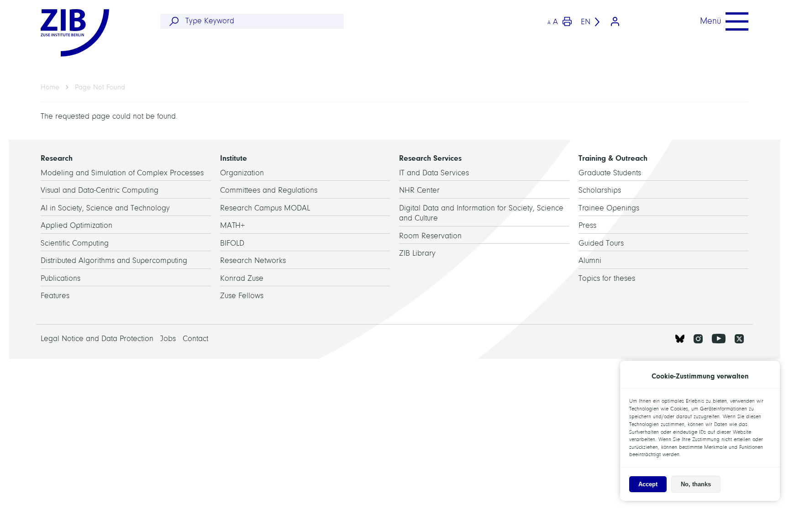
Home (50, 87)
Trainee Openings (609, 208)
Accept (648, 484)
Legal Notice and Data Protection (97, 338)
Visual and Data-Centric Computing (99, 190)
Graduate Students (610, 172)
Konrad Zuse (241, 278)
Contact (195, 338)
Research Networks (253, 260)
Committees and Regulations (268, 190)
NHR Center (419, 190)
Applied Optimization (76, 225)
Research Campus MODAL (265, 208)
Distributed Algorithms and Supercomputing (114, 260)
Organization (242, 172)
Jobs (168, 338)
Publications (60, 278)
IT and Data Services (434, 172)
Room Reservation (430, 235)
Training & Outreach (613, 158)
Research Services (430, 158)
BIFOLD (232, 243)
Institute (233, 158)
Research (57, 158)
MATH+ (232, 225)
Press (587, 225)
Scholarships (600, 190)
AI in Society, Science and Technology (105, 208)
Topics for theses (607, 278)
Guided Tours (601, 243)
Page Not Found (100, 87)
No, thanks (696, 484)
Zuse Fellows (241, 295)
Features (55, 295)
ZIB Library (417, 253)
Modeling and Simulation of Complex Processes (122, 172)
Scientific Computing (75, 243)
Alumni (590, 260)
